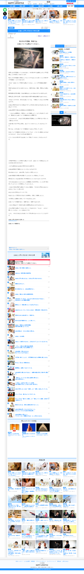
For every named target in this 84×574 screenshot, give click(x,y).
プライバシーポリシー (41, 561)
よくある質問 (27, 561)
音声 (65, 112)
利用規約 (33, 561)
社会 (41, 3)
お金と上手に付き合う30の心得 (25, 8)
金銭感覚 (17, 8)
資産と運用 (13, 8)
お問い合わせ (65, 561)
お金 (30, 3)
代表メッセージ (19, 561)
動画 (61, 112)
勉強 (36, 3)
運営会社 (59, 561)
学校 (47, 3)
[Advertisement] (29, 150)
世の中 (53, 3)
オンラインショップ (51, 561)
